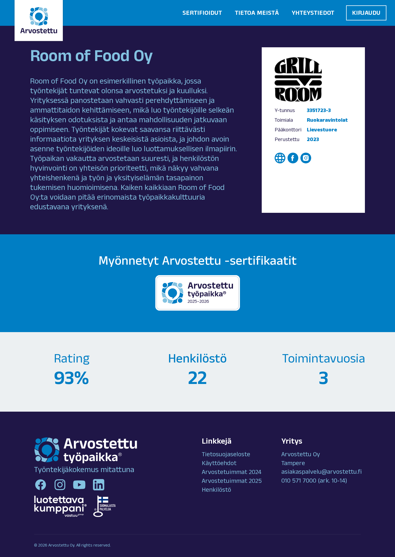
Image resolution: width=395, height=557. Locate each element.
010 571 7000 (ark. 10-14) (314, 481)
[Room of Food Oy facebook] (293, 158)
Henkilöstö (216, 490)
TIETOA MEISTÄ (257, 13)
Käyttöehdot (219, 464)
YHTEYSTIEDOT (313, 13)
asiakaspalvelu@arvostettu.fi (321, 472)
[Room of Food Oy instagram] (305, 158)
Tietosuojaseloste (226, 455)
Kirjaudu (366, 13)
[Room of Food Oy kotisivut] (280, 158)
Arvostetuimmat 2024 (231, 473)
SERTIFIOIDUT (202, 13)
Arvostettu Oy (300, 455)
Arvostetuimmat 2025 (232, 481)
